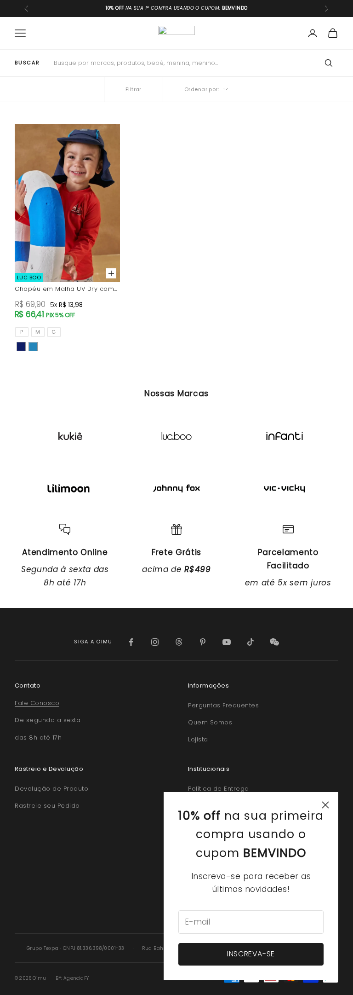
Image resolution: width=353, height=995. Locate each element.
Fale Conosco (37, 703)
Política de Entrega (218, 788)
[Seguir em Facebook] (131, 642)
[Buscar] (328, 63)
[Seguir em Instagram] (154, 642)
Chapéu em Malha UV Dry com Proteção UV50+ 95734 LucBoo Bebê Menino (64, 289)
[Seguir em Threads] (178, 642)
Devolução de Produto (51, 788)
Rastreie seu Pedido (47, 805)
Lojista (198, 739)
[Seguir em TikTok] (250, 642)
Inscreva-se (251, 954)
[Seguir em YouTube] (226, 642)
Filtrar (133, 89)
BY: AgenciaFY (72, 978)
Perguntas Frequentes (223, 705)
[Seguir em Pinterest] (202, 642)
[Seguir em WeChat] (274, 642)
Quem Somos (210, 722)
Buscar (27, 62)
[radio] (21, 332)
